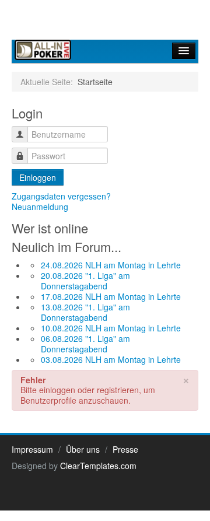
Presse (125, 449)
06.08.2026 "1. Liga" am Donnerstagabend (85, 344)
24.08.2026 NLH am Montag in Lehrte (111, 265)
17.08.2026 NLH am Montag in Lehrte (111, 296)
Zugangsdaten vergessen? (61, 196)
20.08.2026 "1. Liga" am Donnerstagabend (85, 281)
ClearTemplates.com (98, 465)
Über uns (83, 449)
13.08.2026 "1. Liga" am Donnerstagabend (85, 312)
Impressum (32, 449)
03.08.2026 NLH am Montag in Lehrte (111, 359)
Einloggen (37, 177)
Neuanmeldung (40, 206)
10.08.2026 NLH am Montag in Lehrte (111, 328)
